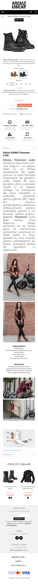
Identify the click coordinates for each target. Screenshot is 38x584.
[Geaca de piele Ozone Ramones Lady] (28, 477)
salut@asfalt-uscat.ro (20, 550)
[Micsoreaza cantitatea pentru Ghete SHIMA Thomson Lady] (8, 105)
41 (30, 84)
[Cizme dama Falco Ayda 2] (10, 477)
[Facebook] (17, 538)
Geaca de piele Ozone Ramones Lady (27, 487)
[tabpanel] (19, 41)
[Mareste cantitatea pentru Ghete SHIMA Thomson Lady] (14, 105)
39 (25, 84)
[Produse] (3, 12)
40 (21, 84)
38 (16, 84)
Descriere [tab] (6, 148)
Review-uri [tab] (7, 454)
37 (12, 84)
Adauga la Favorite (11, 114)
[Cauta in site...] (35, 12)
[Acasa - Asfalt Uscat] (19, 5)
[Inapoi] (1, 17)
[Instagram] (21, 538)
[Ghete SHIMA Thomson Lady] (19, 41)
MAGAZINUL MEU (18, 557)
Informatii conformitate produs (12, 450)
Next (34, 43)
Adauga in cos (24, 105)
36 (7, 84)
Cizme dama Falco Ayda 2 (10, 487)
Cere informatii (26, 114)
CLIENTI (18, 561)
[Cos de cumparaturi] (31, 12)
